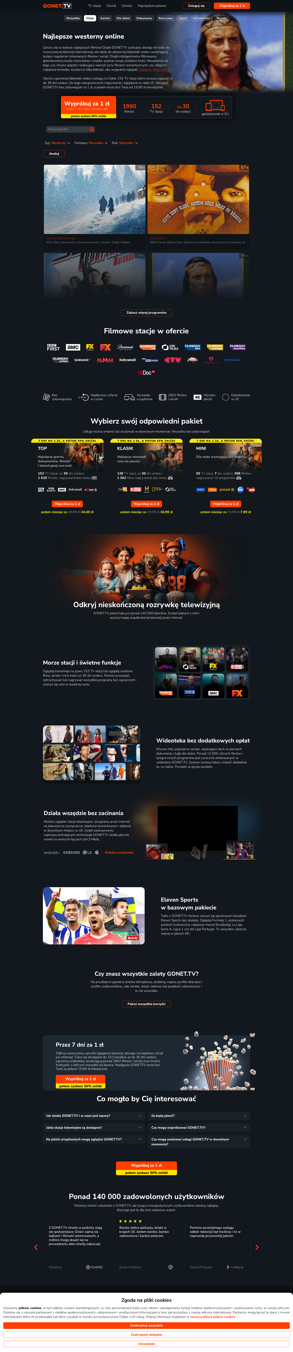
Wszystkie (73, 18)
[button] (36, 1247)
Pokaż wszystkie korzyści (146, 1004)
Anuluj (54, 153)
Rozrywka (165, 18)
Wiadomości (201, 18)
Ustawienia (146, 1344)
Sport (183, 18)
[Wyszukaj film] (92, 129)
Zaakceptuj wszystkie (146, 1325)
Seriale (105, 18)
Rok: (123, 143)
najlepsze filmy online (154, 69)
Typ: (55, 143)
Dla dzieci (123, 18)
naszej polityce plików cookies (212, 1317)
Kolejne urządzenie (119, 852)
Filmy (90, 18)
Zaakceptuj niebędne (146, 1334)
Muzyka (222, 18)
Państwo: (89, 143)
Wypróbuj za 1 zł (232, 6)
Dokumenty (144, 18)
